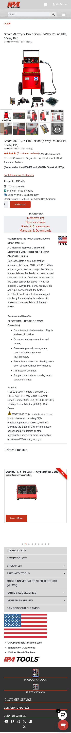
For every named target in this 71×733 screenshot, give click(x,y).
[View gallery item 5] (57, 116)
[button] (63, 14)
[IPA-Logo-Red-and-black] (13, 4)
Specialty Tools (18, 573)
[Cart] (45, 4)
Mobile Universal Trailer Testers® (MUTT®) (32, 583)
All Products (16, 550)
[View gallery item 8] (32, 128)
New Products (17, 558)
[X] (24, 724)
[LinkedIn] (30, 721)
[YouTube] (6, 721)
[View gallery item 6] (6, 128)
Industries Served (20, 600)
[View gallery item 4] (44, 116)
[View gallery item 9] (44, 128)
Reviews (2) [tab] (35, 218)
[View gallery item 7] (19, 128)
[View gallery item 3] (32, 116)
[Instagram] (18, 721)
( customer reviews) (28, 153)
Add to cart (20, 204)
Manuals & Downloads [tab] (35, 230)
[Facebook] (12, 721)
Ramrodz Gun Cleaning (23, 608)
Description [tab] (36, 214)
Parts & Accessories (21, 592)
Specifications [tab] (35, 222)
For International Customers (19, 175)
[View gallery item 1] (6, 116)
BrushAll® (14, 565)
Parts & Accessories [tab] (35, 226)
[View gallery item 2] (19, 116)
